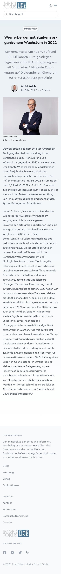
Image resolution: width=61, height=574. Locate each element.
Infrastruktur (30, 29)
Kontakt (7, 503)
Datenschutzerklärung (15, 516)
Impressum (9, 509)
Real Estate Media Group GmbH (30, 564)
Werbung (8, 472)
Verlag (6, 479)
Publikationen (11, 485)
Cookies (7, 522)
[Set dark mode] (51, 5)
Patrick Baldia (28, 86)
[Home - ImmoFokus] (14, 5)
